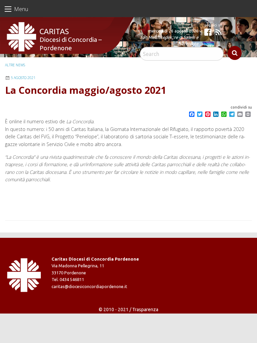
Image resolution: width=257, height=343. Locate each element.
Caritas (54, 31)
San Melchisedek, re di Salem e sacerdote (169, 40)
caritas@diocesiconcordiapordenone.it (89, 286)
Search (235, 53)
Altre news (15, 65)
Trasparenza (145, 309)
